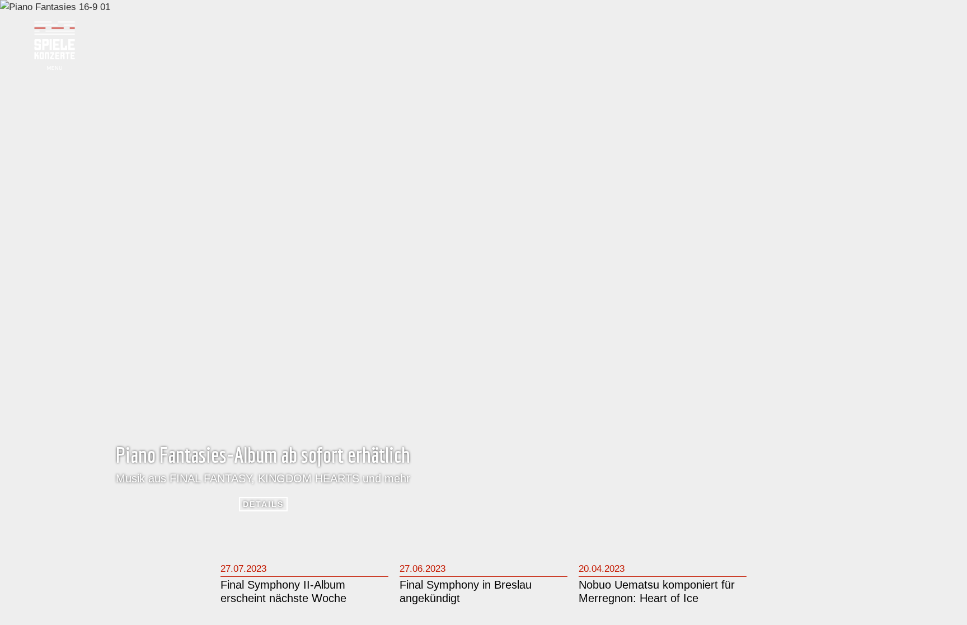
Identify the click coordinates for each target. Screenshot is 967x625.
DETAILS (263, 504)
